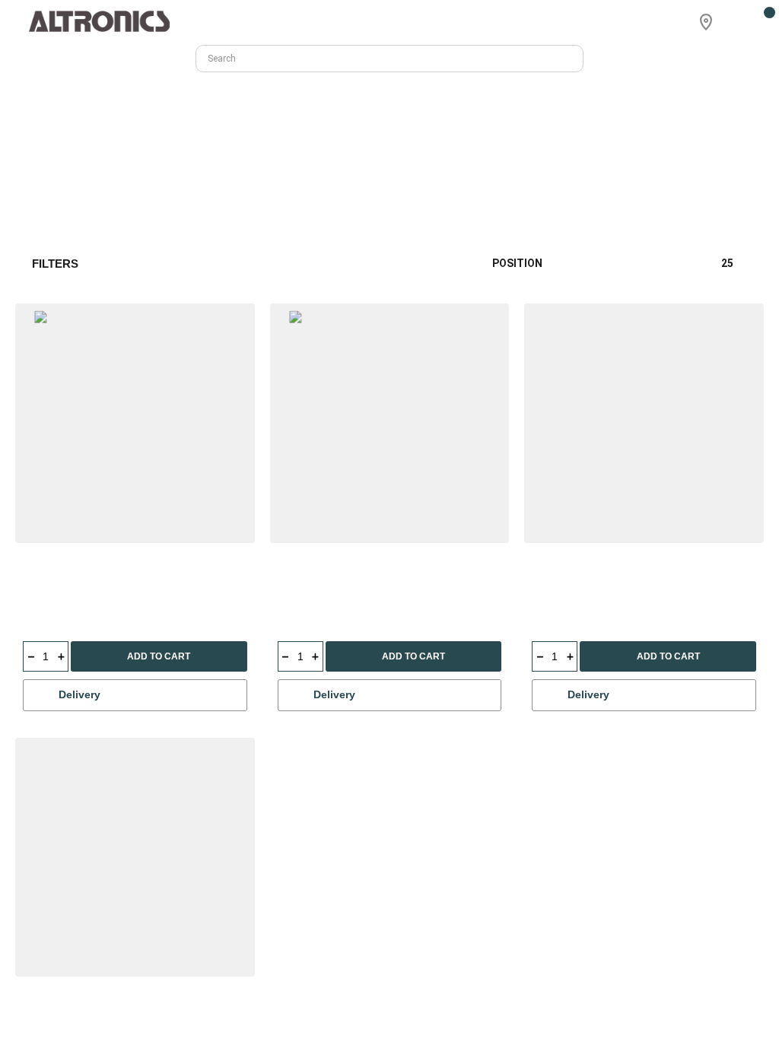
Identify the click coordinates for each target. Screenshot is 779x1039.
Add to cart (158, 656)
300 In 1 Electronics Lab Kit (345, 1011)
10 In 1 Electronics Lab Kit (87, 577)
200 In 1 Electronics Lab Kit (599, 577)
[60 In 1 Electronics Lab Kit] (644, 857)
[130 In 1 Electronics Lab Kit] (390, 423)
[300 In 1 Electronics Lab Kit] (390, 857)
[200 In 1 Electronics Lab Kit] (644, 423)
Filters (55, 263)
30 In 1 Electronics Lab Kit (87, 1011)
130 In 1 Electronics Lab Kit (345, 577)
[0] (760, 22)
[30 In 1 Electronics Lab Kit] (135, 857)
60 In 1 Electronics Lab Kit (596, 1011)
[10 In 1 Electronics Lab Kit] (135, 423)
